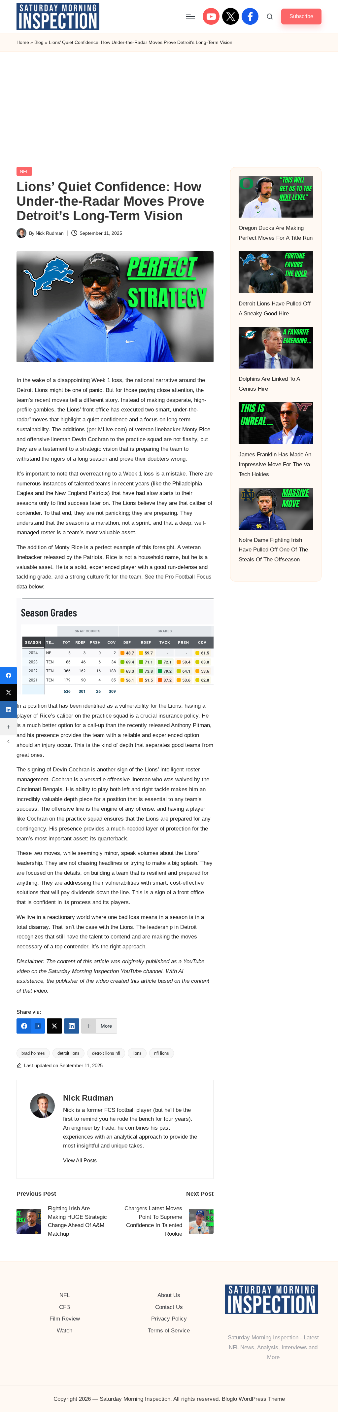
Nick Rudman (88, 1097)
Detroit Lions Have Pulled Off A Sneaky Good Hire (275, 308)
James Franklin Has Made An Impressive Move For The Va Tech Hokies (275, 464)
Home (23, 42)
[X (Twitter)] (54, 1026)
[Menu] (190, 16)
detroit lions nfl (106, 1053)
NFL (24, 171)
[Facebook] (8, 675)
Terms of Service (169, 1330)
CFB (64, 1307)
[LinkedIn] (71, 1026)
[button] (301, 16)
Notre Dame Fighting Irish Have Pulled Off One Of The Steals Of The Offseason (273, 550)
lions (137, 1053)
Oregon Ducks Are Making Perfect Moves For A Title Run (276, 233)
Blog (39, 42)
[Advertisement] (169, 101)
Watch (64, 1330)
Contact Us (169, 1307)
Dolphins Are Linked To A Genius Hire (269, 384)
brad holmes (33, 1053)
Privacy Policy (169, 1319)
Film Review (65, 1319)
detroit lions (68, 1053)
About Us (168, 1295)
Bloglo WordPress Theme (253, 1399)
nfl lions (161, 1053)
